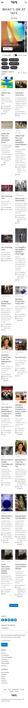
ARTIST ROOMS (5, 663)
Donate (3, 678)
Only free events (22, 55)
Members (3, 674)
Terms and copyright (6, 657)
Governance (4, 659)
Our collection (5, 655)
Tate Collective (5, 672)
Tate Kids (3, 666)
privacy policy (7, 640)
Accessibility (15, 689)
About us (3, 653)
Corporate (4, 681)
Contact (17, 691)
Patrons (3, 676)
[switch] (15, 55)
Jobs (9, 689)
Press (5, 689)
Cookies (11, 691)
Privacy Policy (4, 637)
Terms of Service (13, 637)
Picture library (5, 661)
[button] (25, 2)
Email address (5, 628)
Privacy (22, 689)
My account (4, 683)
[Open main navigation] (5, 2)
